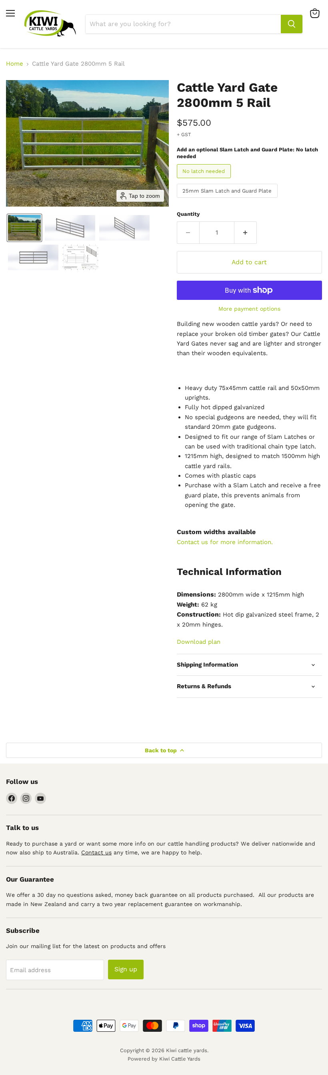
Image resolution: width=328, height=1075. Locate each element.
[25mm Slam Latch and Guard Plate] (228, 199)
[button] (24, 227)
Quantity (188, 214)
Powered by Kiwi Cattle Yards (164, 1059)
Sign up (125, 969)
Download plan (198, 641)
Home (14, 63)
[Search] (291, 24)
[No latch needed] (205, 180)
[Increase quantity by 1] (245, 232)
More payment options (249, 308)
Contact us (96, 852)
